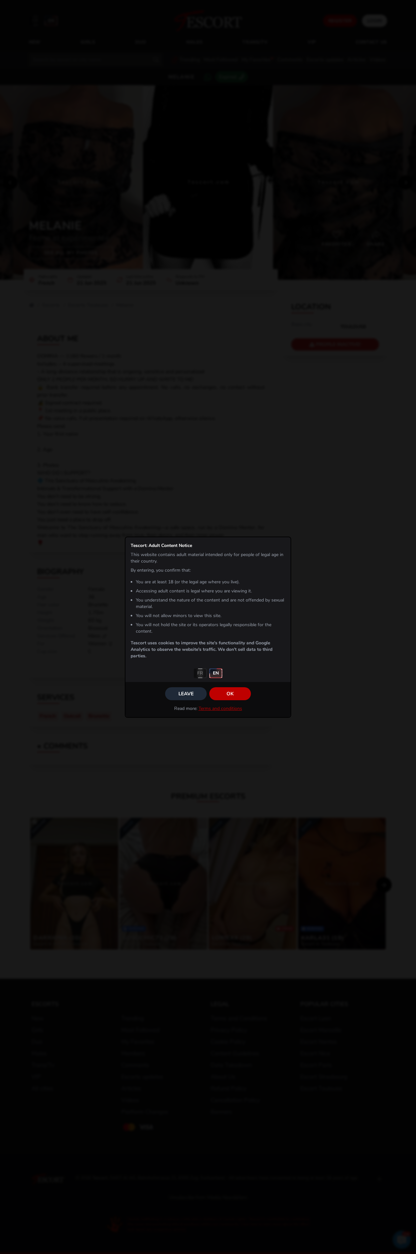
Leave (186, 693)
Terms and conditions (220, 708)
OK (230, 693)
